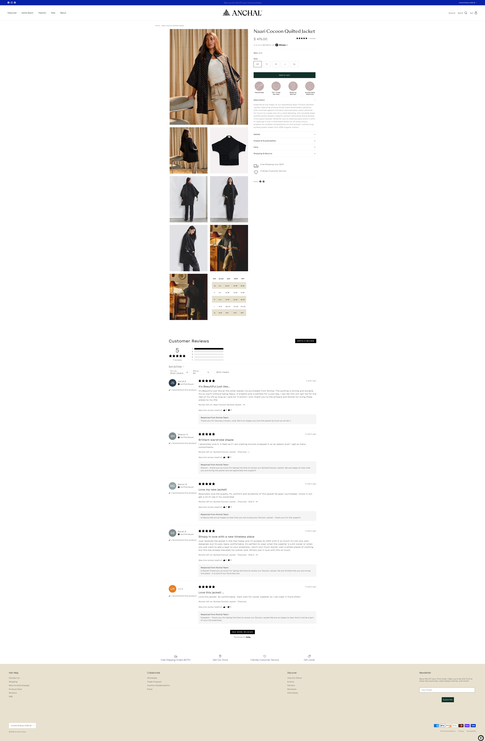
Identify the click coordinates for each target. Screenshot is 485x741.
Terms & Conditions (447, 731)
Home (157, 25)
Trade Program (154, 682)
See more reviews (242, 632)
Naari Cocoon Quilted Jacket (173, 25)
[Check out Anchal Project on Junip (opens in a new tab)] (248, 637)
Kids (53, 13)
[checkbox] (222, 372)
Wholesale (152, 678)
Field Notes (292, 693)
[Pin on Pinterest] (263, 181)
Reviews (13, 693)
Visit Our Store (294, 678)
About (63, 13)
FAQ (11, 696)
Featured (12, 13)
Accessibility (471, 731)
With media (222, 372)
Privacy (461, 731)
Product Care (15, 689)
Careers (291, 685)
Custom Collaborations (158, 685)
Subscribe (448, 700)
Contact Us (14, 678)
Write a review (305, 341)
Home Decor (27, 13)
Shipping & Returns (263, 153)
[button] (207, 349)
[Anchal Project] (242, 13)
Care (256, 147)
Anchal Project (20, 731)
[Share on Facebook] (260, 181)
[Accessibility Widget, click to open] (481, 738)
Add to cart (284, 75)
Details (257, 134)
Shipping (13, 682)
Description (259, 100)
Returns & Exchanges (19, 685)
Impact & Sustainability (265, 141)
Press (149, 689)
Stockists (291, 689)
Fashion (42, 13)
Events (290, 682)
